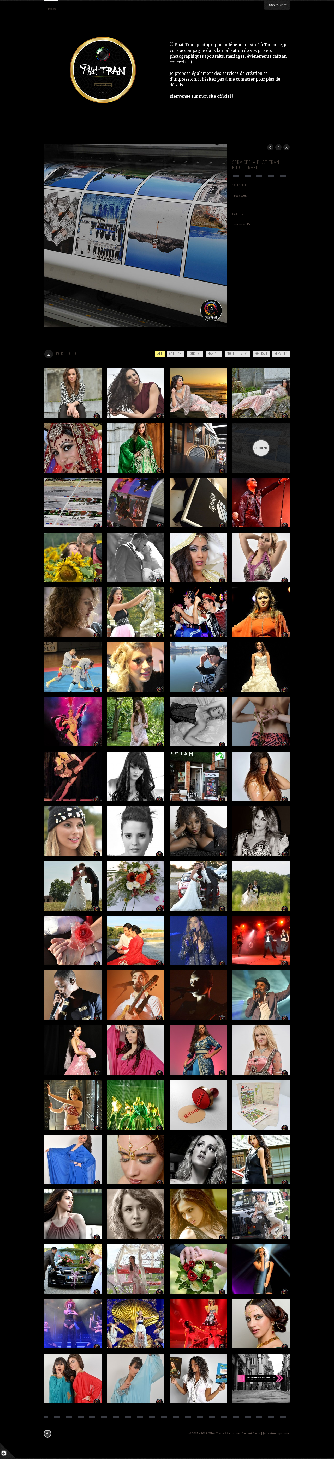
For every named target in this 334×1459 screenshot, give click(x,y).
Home (51, 9)
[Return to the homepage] (107, 71)
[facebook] (48, 1434)
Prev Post (270, 147)
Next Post (278, 147)
